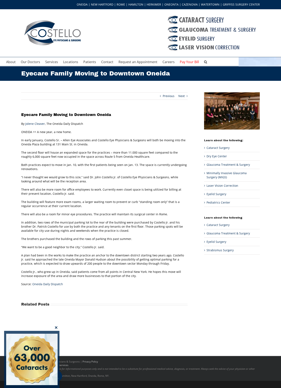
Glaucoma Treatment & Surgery (228, 165)
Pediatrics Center (218, 202)
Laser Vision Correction (222, 186)
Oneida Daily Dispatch (47, 284)
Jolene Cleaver (35, 124)
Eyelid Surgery (216, 194)
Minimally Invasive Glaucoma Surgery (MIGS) (227, 175)
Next (181, 96)
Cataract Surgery (218, 148)
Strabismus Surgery (220, 250)
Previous (168, 96)
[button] (205, 61)
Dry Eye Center (217, 156)
